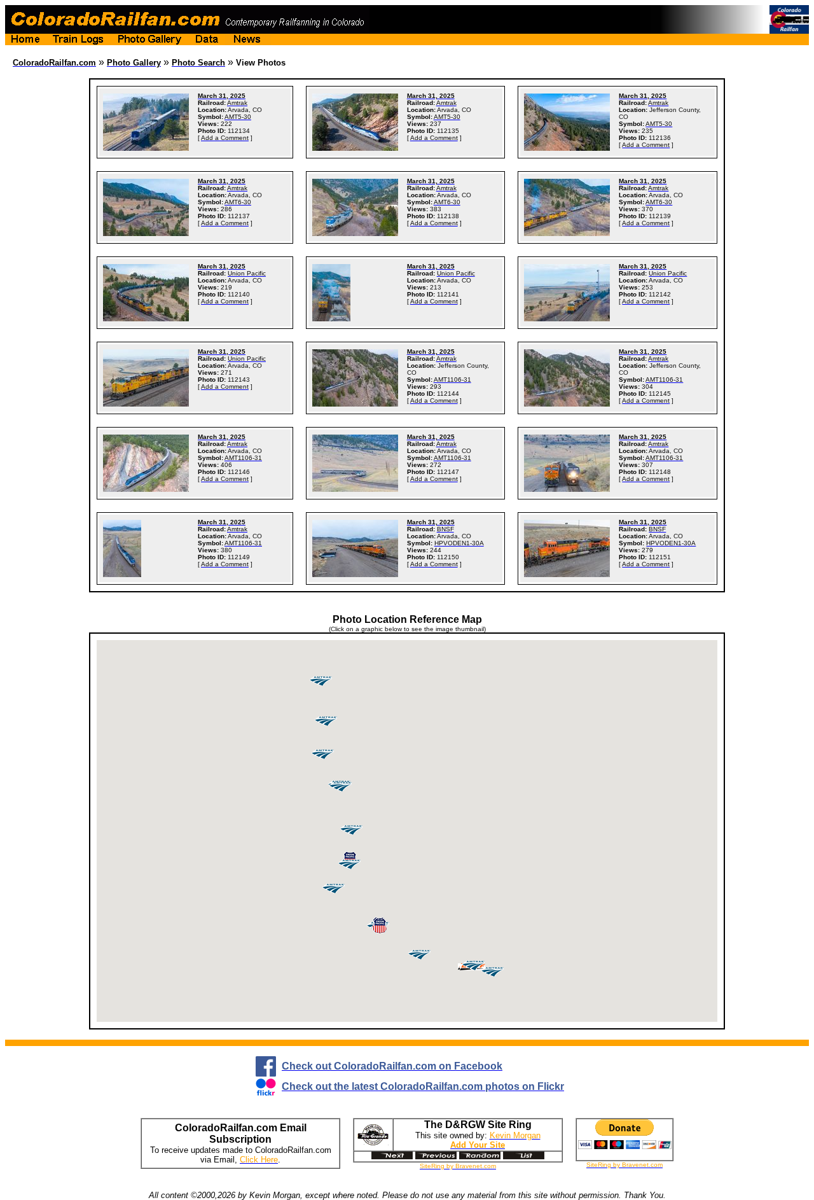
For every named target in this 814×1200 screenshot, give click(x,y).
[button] (380, 926)
